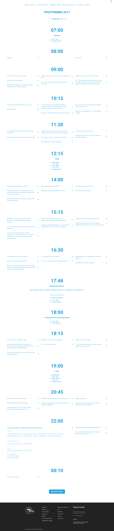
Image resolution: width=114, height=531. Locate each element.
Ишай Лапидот (57, 298)
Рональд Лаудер (29, 434)
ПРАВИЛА (60, 511)
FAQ (59, 509)
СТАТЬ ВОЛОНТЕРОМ (47, 518)
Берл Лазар (58, 434)
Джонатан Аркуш (14, 436)
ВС (65, 19)
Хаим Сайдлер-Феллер (54, 290)
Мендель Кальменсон (74, 290)
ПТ (49, 19)
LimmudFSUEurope (78, 515)
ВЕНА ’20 (44, 516)
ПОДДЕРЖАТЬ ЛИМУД (47, 520)
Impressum (60, 518)
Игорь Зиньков (54, 436)
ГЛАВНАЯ (44, 507)
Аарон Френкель (14, 434)
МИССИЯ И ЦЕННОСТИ (63, 507)
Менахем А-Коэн (37, 290)
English (59, 516)
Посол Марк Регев (45, 434)
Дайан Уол (27, 436)
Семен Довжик (39, 436)
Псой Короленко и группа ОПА (20, 444)
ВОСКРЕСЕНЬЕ (57, 492)
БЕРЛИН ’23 (44, 509)
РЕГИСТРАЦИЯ (45, 511)
